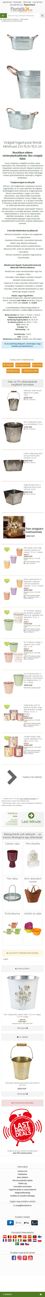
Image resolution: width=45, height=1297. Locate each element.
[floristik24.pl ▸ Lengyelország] (40, 1240)
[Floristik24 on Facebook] (14, 1258)
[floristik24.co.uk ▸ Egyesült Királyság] (10, 1240)
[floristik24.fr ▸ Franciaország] (5, 1240)
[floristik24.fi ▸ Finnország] (40, 1237)
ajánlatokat (23, 969)
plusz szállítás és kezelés (28, 799)
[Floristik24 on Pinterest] (25, 1258)
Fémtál (38, 365)
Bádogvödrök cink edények (10, 19)
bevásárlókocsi (16, 5)
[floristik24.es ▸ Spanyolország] (30, 1237)
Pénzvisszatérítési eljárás (22, 1180)
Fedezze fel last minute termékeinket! (22, 1152)
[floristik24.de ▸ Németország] (20, 1237)
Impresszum (22, 1171)
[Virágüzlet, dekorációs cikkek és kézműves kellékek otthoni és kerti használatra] (22, 10)
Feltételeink (22, 1174)
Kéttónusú (14, 371)
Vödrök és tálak (24, 19)
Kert (6, 959)
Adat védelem (22, 1177)
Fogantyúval (24, 365)
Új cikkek (23, 1037)
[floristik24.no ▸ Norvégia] (30, 1240)
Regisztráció (29, 5)
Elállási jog (22, 1183)
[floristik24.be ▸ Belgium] (10, 1237)
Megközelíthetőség (22, 1193)
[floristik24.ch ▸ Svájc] (15, 1237)
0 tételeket (7, 1294)
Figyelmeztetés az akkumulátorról (22, 1190)
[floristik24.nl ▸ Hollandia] (35, 1240)
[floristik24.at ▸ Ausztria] (5, 1237)
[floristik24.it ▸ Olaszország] (20, 1240)
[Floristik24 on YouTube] (30, 1258)
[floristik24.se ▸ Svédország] (17, 1244)
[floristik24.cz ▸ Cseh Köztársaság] (27, 1244)
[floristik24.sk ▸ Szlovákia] (22, 1244)
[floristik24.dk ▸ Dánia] (25, 1237)
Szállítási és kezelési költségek (22, 1196)
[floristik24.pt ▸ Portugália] (35, 1237)
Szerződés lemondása (23, 1186)
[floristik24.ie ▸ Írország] (15, 1240)
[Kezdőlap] (1, 19)
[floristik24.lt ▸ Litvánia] (25, 1240)
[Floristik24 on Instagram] (19, 1258)
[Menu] (3, 15)
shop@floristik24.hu (24, 1205)
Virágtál (9, 365)
